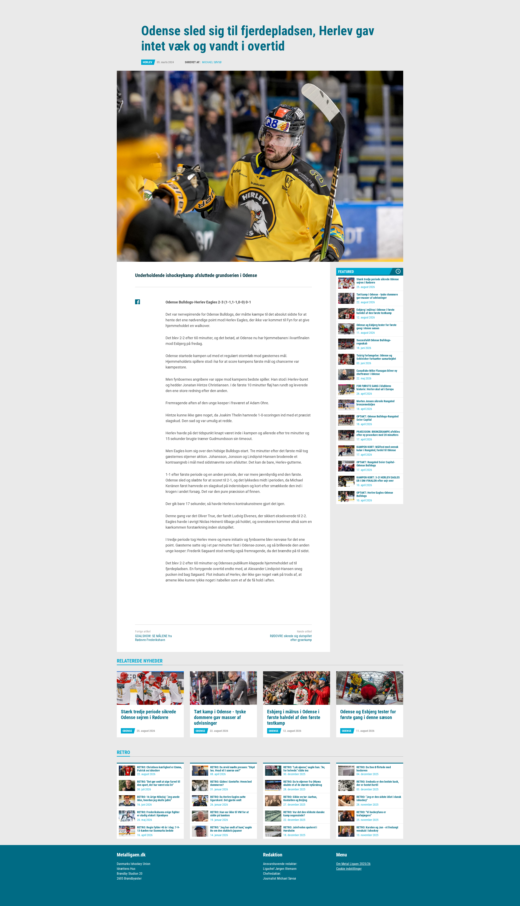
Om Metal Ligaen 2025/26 (353, 864)
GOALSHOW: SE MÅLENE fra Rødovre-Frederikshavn (153, 638)
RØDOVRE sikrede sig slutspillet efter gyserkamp (291, 638)
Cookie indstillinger (349, 869)
